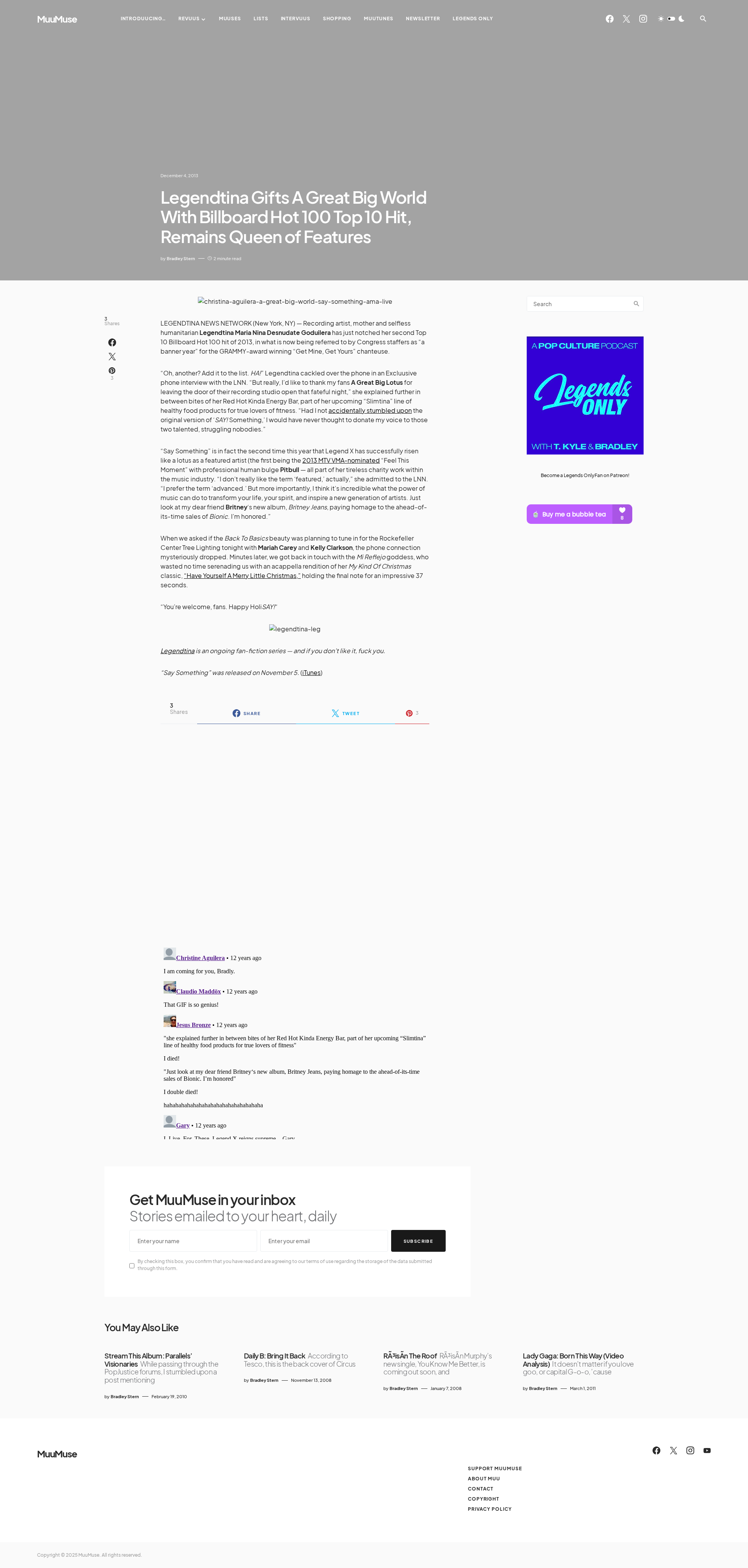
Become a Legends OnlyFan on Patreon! (585, 475)
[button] (671, 19)
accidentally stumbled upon (370, 410)
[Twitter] (626, 19)
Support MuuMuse (495, 1468)
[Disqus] (295, 830)
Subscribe (418, 1241)
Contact (481, 1489)
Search (636, 303)
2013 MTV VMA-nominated (341, 460)
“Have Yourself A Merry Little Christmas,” (242, 575)
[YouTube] (707, 1450)
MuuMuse (57, 19)
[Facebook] (610, 19)
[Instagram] (643, 19)
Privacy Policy (490, 1509)
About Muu (484, 1479)
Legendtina (177, 651)
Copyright (483, 1499)
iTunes (311, 672)
